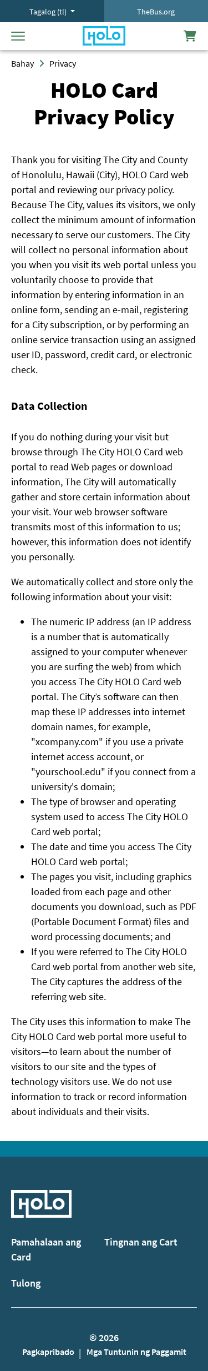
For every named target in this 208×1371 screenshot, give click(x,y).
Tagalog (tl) (48, 12)
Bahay (22, 63)
